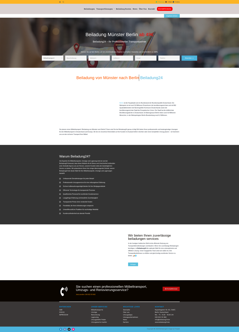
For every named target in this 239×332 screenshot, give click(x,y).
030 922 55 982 (161, 317)
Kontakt (151, 9)
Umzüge (94, 312)
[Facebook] (64, 329)
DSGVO (62, 312)
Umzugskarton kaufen (99, 322)
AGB (60, 310)
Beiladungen (89, 9)
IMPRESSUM (63, 315)
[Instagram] (73, 329)
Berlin (121, 103)
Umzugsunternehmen (130, 317)
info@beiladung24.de (162, 320)
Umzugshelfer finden (98, 320)
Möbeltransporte (97, 310)
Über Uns (143, 9)
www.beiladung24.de (162, 322)
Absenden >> (189, 58)
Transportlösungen (104, 9)
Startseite (126, 310)
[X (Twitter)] (69, 329)
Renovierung (95, 315)
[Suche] (63, 2)
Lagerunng (95, 317)
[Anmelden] (60, 2)
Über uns (126, 312)
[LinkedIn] (60, 329)
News (135, 9)
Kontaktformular (164, 9)
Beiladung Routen (123, 9)
